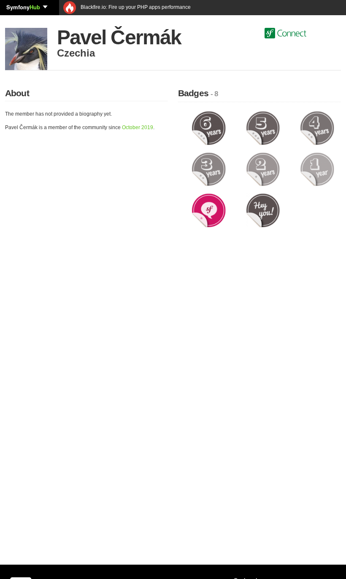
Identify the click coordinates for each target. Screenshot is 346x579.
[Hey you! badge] (263, 210)
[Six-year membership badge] (208, 128)
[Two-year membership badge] (263, 169)
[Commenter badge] (208, 210)
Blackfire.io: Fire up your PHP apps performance (135, 7)
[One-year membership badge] (317, 169)
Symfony (23, 7)
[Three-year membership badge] (208, 169)
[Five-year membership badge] (263, 128)
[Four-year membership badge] (317, 128)
